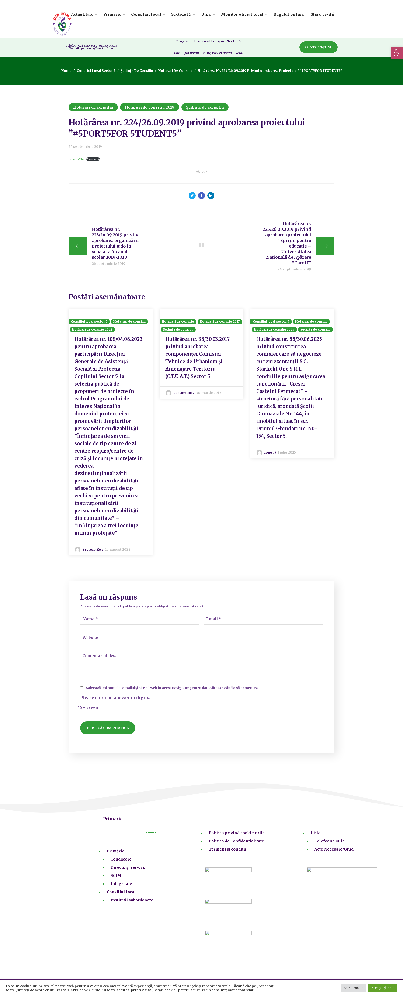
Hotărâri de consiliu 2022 (92, 329)
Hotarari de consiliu (175, 71)
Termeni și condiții (227, 849)
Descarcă (93, 159)
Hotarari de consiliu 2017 (220, 322)
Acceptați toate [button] (382, 988)
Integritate (121, 883)
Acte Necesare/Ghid (334, 849)
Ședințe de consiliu (137, 71)
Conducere (121, 859)
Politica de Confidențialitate (236, 841)
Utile (315, 833)
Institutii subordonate (132, 900)
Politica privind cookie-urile (237, 833)
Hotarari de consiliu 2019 (149, 107)
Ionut (269, 452)
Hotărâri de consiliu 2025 (274, 329)
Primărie (115, 851)
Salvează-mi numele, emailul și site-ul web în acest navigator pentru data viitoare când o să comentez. (172, 688)
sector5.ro (91, 549)
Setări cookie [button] (353, 988)
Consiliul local (121, 891)
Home (66, 71)
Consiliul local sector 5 (96, 71)
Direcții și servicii (128, 867)
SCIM (116, 875)
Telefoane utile (329, 841)
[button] (397, 53)
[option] (110, 432)
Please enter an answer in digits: (115, 697)
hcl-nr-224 (76, 159)
